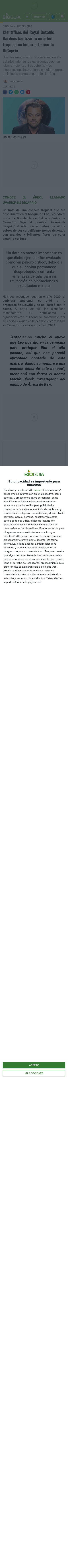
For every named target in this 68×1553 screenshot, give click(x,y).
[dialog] (34, 1009)
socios (37, 490)
